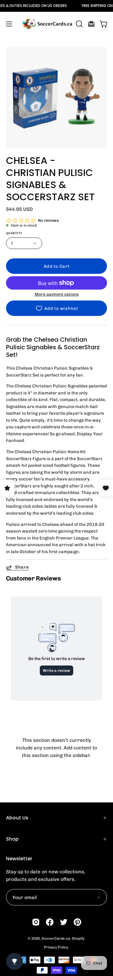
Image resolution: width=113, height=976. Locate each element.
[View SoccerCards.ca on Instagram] (35, 922)
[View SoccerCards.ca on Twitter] (63, 922)
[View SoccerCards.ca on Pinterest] (77, 922)
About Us (17, 817)
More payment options (57, 294)
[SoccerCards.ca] (47, 24)
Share (22, 567)
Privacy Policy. (56, 947)
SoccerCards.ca (56, 938)
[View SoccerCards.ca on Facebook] (49, 922)
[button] (78, 24)
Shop (12, 838)
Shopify (78, 938)
